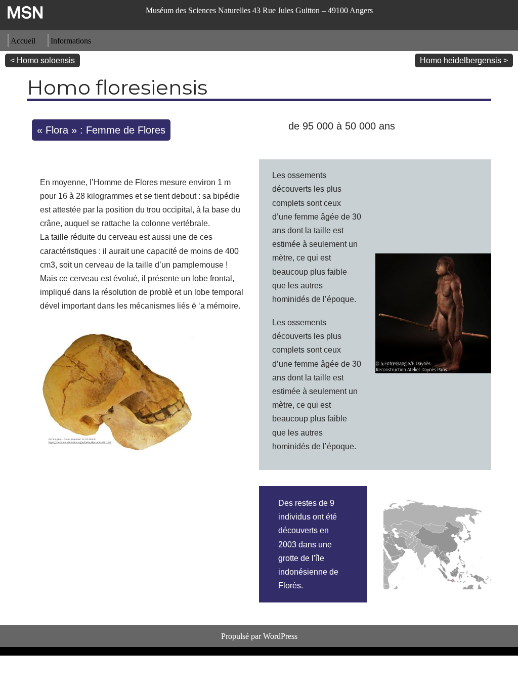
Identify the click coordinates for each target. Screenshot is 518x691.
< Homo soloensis (42, 60)
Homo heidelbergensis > (464, 60)
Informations (71, 40)
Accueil (23, 40)
